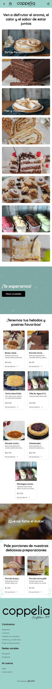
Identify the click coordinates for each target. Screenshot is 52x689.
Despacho (6, 630)
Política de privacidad (10, 643)
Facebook (6, 657)
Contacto (6, 633)
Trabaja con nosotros (10, 636)
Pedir (4, 668)
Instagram (6, 654)
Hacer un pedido (13, 294)
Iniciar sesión (7, 672)
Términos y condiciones (11, 640)
